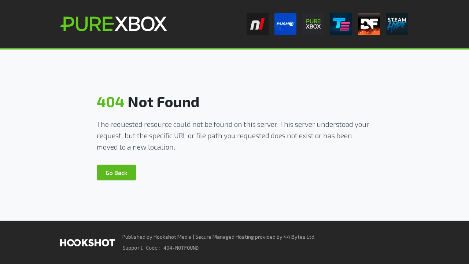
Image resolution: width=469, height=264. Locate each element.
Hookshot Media (173, 237)
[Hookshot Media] (87, 242)
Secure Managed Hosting (224, 237)
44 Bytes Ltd (299, 237)
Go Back (116, 172)
